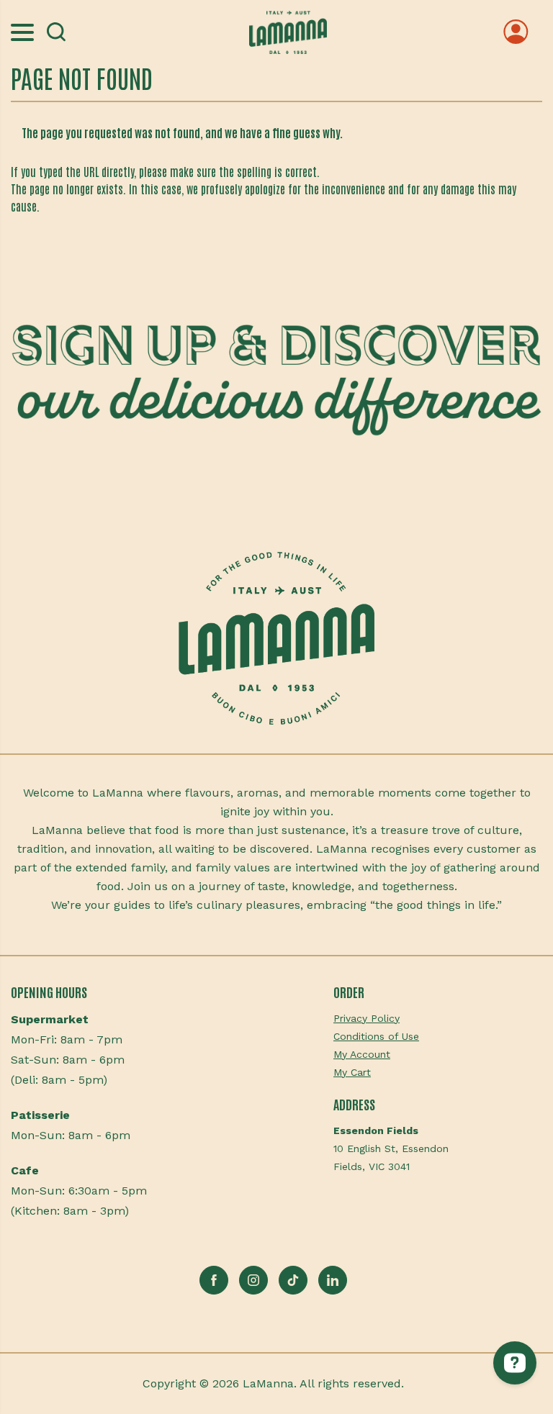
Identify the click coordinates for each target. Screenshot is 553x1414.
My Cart (352, 1072)
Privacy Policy (366, 1018)
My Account (361, 1054)
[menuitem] (437, 1018)
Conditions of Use (376, 1036)
